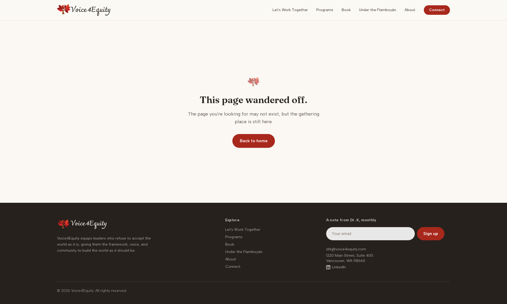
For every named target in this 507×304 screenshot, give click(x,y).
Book (346, 10)
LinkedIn (339, 267)
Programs (324, 10)
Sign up (430, 233)
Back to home (253, 140)
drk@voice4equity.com (346, 249)
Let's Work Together (290, 10)
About (410, 10)
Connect (437, 10)
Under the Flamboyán (377, 10)
